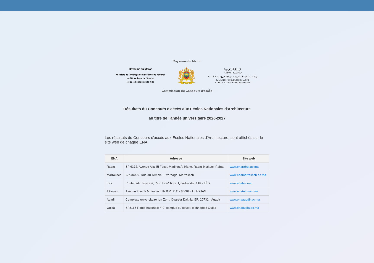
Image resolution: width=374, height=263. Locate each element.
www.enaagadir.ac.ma (245, 199)
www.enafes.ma (240, 183)
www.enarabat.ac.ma (244, 166)
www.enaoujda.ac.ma (244, 207)
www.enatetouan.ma (244, 191)
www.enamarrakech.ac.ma (248, 175)
